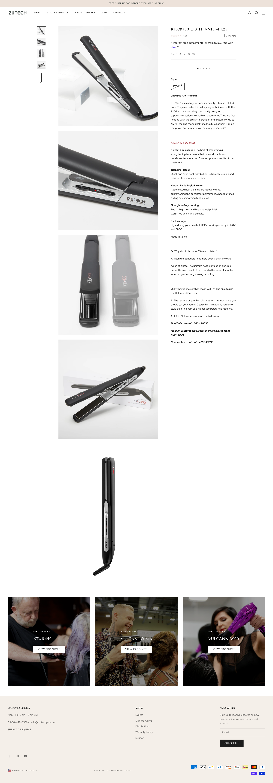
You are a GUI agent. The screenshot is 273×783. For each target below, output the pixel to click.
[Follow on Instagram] (17, 756)
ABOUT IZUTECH (85, 13)
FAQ (104, 13)
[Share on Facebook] (180, 54)
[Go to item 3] (41, 53)
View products (49, 649)
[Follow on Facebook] (9, 756)
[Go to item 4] (41, 64)
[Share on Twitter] (184, 54)
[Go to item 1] (41, 30)
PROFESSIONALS (58, 13)
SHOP (37, 13)
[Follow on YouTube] (25, 756)
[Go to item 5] (41, 77)
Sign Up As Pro (143, 720)
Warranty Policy (144, 732)
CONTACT (119, 13)
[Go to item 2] (41, 42)
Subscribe (231, 743)
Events (139, 714)
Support (139, 737)
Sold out (203, 68)
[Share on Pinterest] (189, 54)
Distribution (142, 726)
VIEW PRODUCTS (136, 649)
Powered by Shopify (122, 770)
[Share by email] (193, 54)
